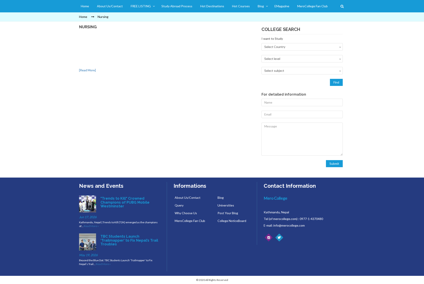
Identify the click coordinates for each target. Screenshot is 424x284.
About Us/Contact (110, 6)
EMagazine (281, 6)
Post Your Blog (228, 213)
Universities (226, 205)
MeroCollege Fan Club (312, 6)
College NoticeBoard (232, 221)
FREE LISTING (141, 6)
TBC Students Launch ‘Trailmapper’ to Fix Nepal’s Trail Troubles (129, 240)
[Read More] (87, 70)
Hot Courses (241, 6)
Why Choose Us (186, 213)
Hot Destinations (212, 6)
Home (85, 6)
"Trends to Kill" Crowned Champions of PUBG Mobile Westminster (125, 202)
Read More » (91, 226)
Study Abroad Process (176, 6)
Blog (261, 6)
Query (179, 205)
